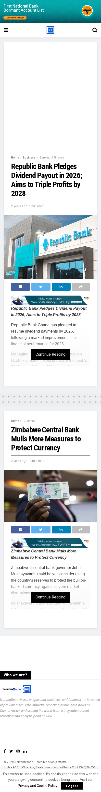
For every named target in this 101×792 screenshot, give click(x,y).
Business (29, 157)
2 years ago (19, 206)
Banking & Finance (51, 157)
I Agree (72, 786)
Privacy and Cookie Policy (37, 786)
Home (15, 157)
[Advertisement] (50, 102)
